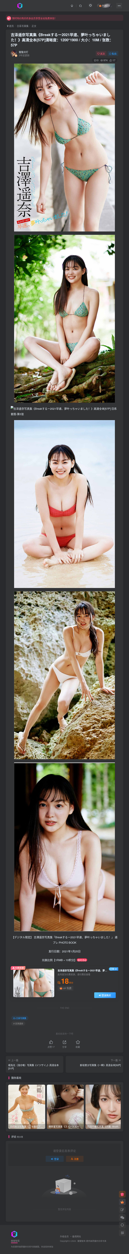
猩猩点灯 (23, 52)
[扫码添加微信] (122, 1217)
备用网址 (76, 1236)
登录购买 (106, 995)
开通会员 (106, 5)
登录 (56, 1159)
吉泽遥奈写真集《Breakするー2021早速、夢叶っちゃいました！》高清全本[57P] (62, 40)
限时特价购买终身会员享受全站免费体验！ (34, 17)
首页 (11, 26)
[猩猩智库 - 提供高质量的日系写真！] (14, 1233)
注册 (76, 1159)
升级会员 (64, 1236)
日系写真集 (23, 26)
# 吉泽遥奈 (18, 1023)
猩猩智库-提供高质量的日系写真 (91, 1241)
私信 (114, 53)
